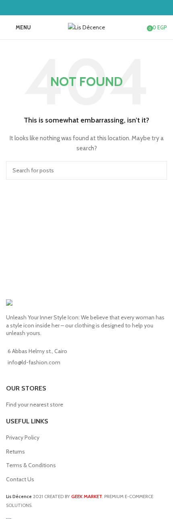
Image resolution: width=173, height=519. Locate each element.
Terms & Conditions (31, 465)
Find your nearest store (34, 404)
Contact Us (20, 479)
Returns (15, 451)
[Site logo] (86, 26)
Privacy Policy (22, 437)
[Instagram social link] (91, 7)
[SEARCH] (157, 170)
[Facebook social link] (81, 7)
